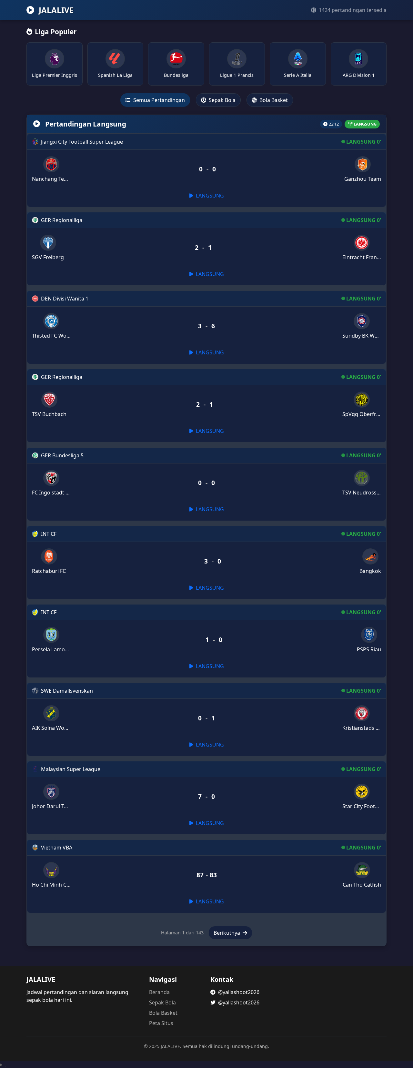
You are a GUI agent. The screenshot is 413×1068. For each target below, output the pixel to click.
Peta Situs (161, 1023)
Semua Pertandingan (158, 100)
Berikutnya (227, 932)
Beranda (159, 992)
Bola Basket (273, 100)
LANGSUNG (209, 195)
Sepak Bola (221, 100)
